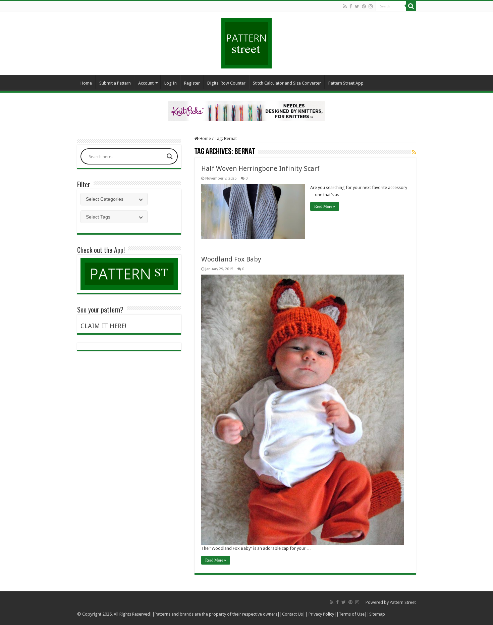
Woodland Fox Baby (231, 259)
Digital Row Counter (226, 83)
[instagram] (370, 6)
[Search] (411, 6)
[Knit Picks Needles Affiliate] (246, 110)
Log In (170, 83)
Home (86, 83)
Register (192, 83)
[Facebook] (351, 6)
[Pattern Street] (246, 40)
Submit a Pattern (115, 83)
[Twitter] (357, 6)
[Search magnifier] (169, 156)
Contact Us (292, 614)
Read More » (324, 206)
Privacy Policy (321, 614)
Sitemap (377, 614)
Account (146, 83)
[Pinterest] (364, 6)
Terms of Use (352, 614)
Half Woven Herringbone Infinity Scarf (260, 168)
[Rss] (344, 6)
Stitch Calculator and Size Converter (287, 83)
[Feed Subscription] (414, 152)
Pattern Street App (346, 83)
